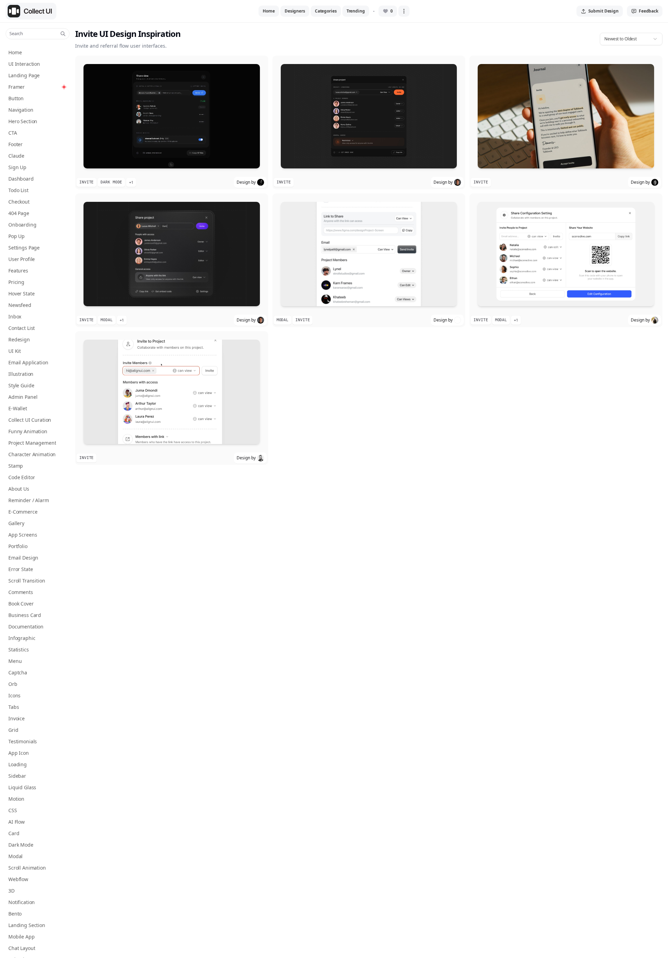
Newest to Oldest (620, 39)
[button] (171, 122)
